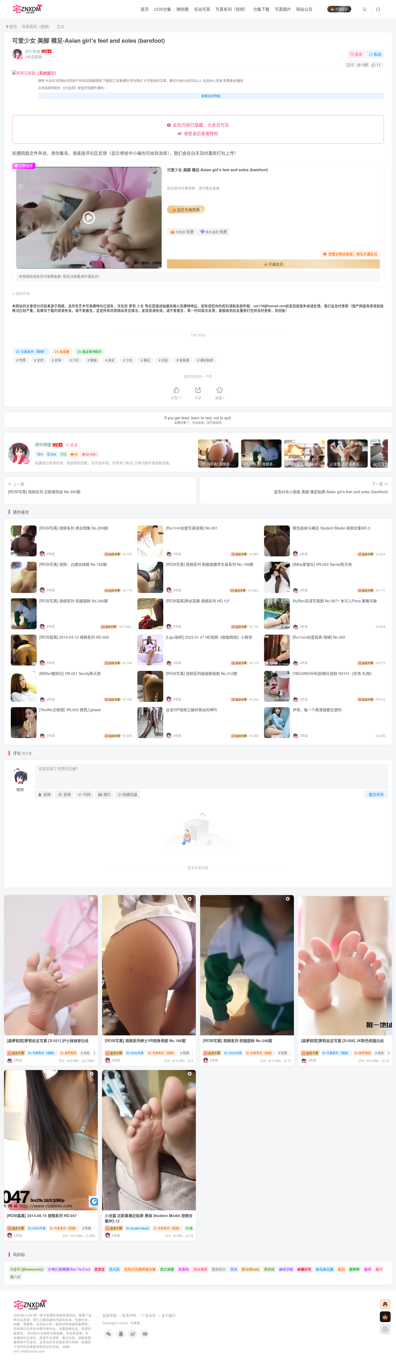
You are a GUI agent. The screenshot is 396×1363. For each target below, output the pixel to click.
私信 (377, 54)
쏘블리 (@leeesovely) (26, 1269)
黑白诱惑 (167, 1269)
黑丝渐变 (200, 1269)
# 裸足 (145, 360)
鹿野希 (354, 1269)
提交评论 (376, 794)
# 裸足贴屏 (205, 360)
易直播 (64, 351)
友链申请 (109, 1315)
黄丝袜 (269, 1269)
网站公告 (304, 9)
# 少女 (127, 360)
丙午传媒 (32, 51)
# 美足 (109, 360)
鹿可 (379, 1269)
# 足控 (38, 360)
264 (53, 454)
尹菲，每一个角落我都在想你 (317, 709)
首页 (145, 9)
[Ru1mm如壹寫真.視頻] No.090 (319, 637)
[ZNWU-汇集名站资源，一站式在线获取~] (30, 1304)
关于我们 (168, 1315)
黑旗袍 (183, 1269)
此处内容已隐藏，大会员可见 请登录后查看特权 (200, 129)
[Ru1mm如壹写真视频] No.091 (192, 528)
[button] (245, 1033)
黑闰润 (114, 1269)
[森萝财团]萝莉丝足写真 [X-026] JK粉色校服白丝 (342, 1040)
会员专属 (17, 1053)
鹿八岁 (15, 1276)
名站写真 (202, 9)
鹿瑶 (367, 1269)
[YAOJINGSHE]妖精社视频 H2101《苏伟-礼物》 (333, 673)
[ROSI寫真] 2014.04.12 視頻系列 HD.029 (74, 637)
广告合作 (149, 1315)
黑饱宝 (99, 1269)
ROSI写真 (137, 1053)
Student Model (139, 1228)
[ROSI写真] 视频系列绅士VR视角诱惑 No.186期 (146, 1040)
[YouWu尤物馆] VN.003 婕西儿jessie (70, 709)
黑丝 (233, 1269)
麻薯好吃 (304, 1269)
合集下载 (261, 9)
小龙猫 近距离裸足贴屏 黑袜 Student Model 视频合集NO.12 (149, 1218)
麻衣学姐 (286, 1269)
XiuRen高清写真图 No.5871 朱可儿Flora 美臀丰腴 (335, 600)
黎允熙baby (251, 1269)
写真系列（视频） (232, 9)
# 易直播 (182, 360)
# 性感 (21, 360)
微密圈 (182, 9)
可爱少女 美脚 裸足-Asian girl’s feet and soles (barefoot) (88, 40)
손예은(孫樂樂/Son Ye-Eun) (69, 1269)
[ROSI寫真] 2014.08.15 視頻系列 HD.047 (42, 1215)
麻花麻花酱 (324, 1269)
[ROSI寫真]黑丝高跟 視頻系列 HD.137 (198, 600)
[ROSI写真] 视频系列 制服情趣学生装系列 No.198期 (210, 564)
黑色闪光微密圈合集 (140, 1269)
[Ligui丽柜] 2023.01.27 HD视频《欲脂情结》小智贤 (209, 637)
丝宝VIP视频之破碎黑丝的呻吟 (191, 709)
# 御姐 (92, 360)
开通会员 (341, 9)
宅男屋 (135, 1323)
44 (76, 454)
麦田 (341, 1269)
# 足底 (163, 360)
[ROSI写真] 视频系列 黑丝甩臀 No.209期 (74, 528)
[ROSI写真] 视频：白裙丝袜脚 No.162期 (73, 564)
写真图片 (283, 9)
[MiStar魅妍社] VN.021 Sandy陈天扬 (70, 673)
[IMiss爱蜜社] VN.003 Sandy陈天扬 (322, 564)
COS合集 (162, 9)
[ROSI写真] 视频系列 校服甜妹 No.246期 (74, 600)
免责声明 (129, 1315)
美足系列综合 (92, 351)
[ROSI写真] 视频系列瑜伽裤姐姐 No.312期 (201, 673)
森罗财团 (71, 1053)
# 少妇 (74, 360)
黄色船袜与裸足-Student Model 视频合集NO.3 (331, 528)
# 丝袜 (56, 360)
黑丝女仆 (219, 1269)
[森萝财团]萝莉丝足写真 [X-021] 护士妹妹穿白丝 (48, 1040)
